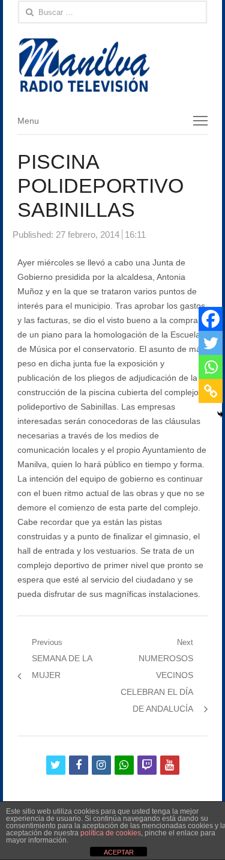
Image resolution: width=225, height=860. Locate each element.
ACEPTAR (119, 852)
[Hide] (220, 414)
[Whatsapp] (211, 367)
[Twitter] (211, 343)
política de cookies (110, 833)
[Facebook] (211, 319)
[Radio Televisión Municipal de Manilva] (112, 65)
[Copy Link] (211, 391)
